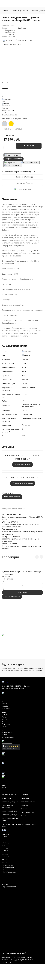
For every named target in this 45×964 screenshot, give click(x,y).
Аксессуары (6, 798)
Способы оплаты (10, 522)
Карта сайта (4, 786)
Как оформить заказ (28, 816)
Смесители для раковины (7, 806)
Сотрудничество (27, 812)
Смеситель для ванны (19, 11)
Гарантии (24, 805)
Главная (5, 11)
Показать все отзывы (22, 483)
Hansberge (22, 28)
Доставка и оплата (28, 802)
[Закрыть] (22, 949)
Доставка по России (11, 514)
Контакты (24, 809)
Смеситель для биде (9, 815)
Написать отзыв (22, 464)
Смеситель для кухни (10, 802)
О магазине (25, 798)
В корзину (29, 145)
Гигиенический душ (9, 811)
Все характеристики (9, 114)
